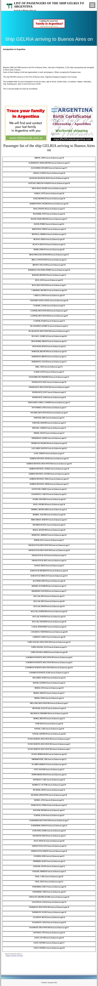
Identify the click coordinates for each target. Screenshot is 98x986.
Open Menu (92, 5)
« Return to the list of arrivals (14, 956)
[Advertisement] (50, 58)
